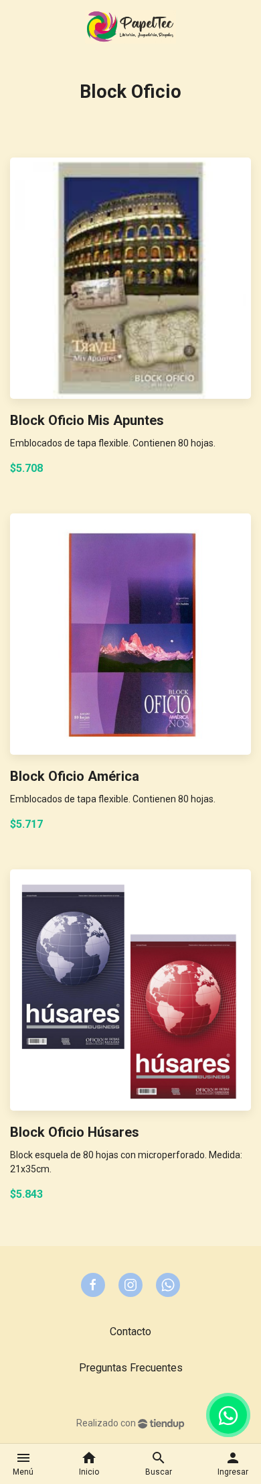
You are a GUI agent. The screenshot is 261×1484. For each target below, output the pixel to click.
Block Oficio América (74, 776)
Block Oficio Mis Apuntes (87, 420)
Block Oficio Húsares (74, 1132)
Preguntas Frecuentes (131, 1367)
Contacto (130, 1331)
